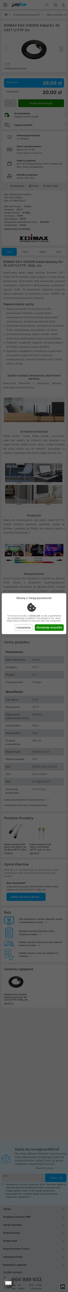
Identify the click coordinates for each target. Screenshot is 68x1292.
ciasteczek (34, 615)
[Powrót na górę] (62, 1287)
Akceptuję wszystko (49, 627)
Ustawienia (23, 627)
